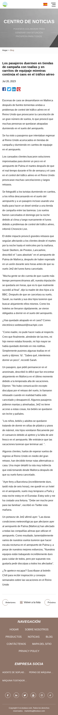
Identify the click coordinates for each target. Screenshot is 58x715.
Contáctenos (16, 644)
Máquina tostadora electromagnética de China (14, 681)
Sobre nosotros (37, 629)
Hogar (5, 50)
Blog (49, 636)
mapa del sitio (41, 644)
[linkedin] (16, 695)
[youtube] (33, 695)
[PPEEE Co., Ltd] (5, 4)
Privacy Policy (29, 651)
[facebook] (8, 695)
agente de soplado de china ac (14, 673)
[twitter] (25, 695)
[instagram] (42, 695)
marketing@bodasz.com (34, 711)
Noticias (34, 636)
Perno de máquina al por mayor (41, 673)
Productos (14, 636)
